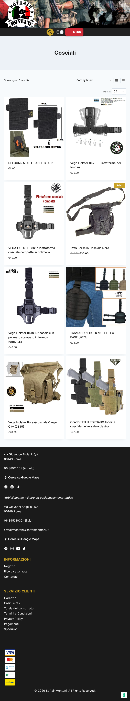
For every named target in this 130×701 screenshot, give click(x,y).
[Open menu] (74, 32)
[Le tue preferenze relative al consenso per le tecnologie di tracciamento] (124, 695)
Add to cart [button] (16, 178)
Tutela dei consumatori (19, 608)
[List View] (123, 80)
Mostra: (107, 91)
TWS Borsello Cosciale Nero (89, 248)
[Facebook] (6, 487)
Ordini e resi (12, 603)
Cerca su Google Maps (23, 477)
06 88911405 (13, 468)
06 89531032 (13, 520)
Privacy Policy (13, 618)
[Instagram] (12, 487)
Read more (77, 263)
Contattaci (11, 576)
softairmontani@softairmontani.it (26, 530)
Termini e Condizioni (18, 613)
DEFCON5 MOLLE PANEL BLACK (30, 163)
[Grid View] (116, 80)
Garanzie (10, 598)
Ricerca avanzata (15, 571)
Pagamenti (11, 624)
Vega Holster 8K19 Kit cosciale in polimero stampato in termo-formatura (31, 337)
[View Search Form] (50, 32)
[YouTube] (18, 548)
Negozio (9, 566)
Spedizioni (11, 629)
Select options (81, 352)
